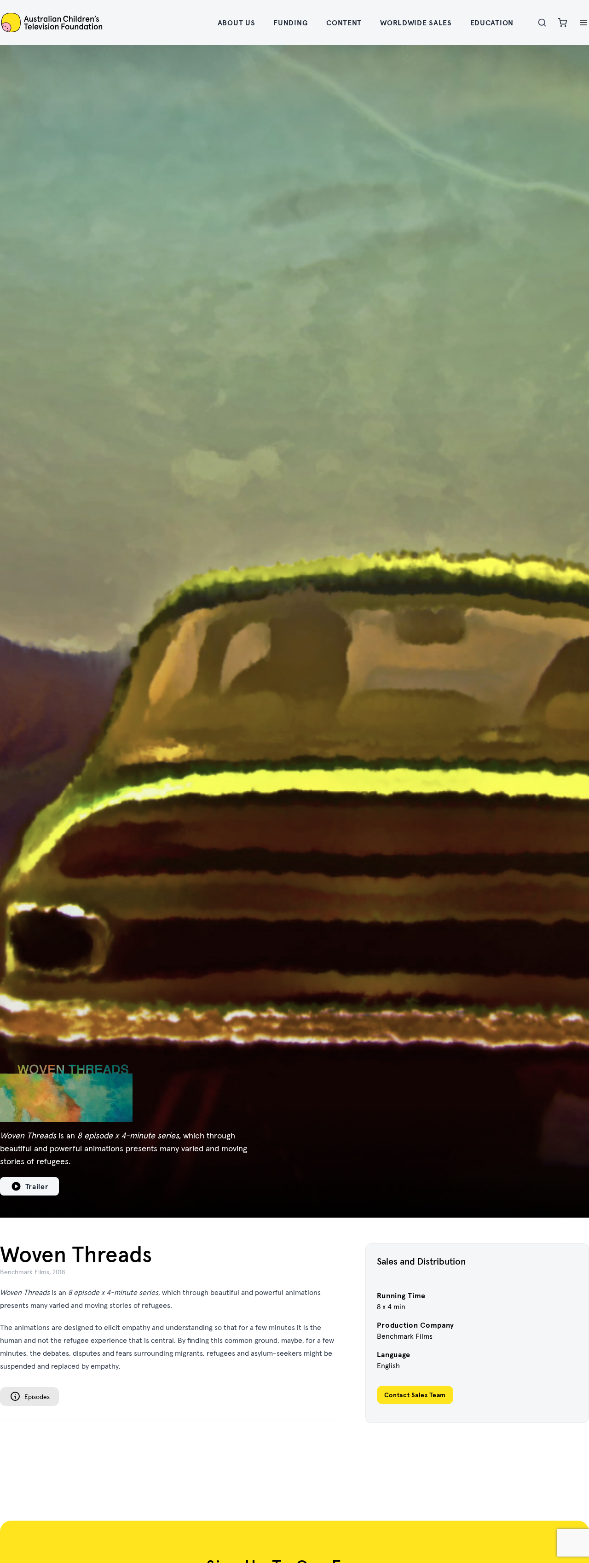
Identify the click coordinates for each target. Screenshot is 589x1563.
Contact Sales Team (415, 1395)
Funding (290, 22)
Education (492, 22)
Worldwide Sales (416, 22)
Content (344, 22)
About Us (236, 22)
